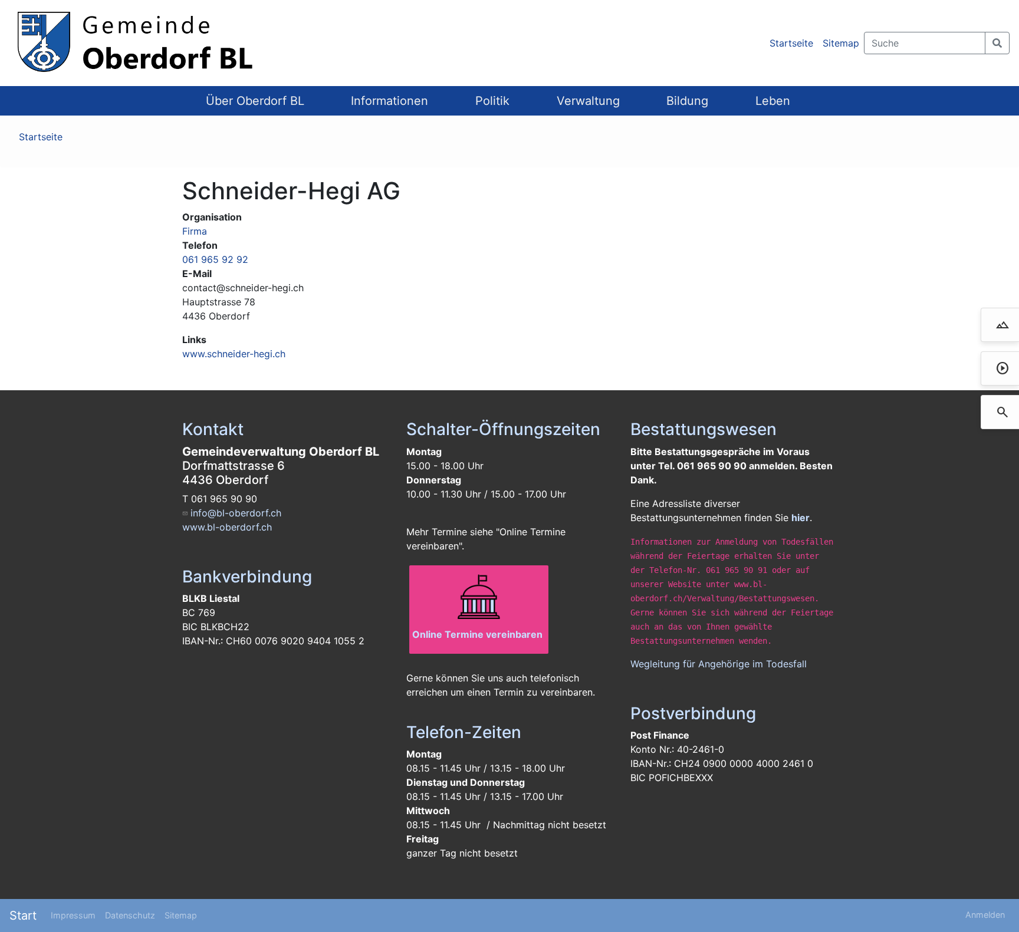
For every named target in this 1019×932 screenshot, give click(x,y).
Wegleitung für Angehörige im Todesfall (718, 664)
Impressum (73, 915)
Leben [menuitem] (772, 101)
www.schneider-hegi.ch (233, 354)
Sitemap (841, 43)
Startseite (791, 43)
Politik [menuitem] (492, 101)
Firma (194, 231)
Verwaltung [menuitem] (588, 101)
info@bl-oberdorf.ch (235, 513)
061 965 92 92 (215, 259)
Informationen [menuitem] (389, 101)
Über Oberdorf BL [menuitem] (255, 101)
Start (23, 915)
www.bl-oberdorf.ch (227, 527)
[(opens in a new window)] (478, 597)
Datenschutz (130, 915)
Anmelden (985, 915)
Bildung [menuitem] (687, 101)
